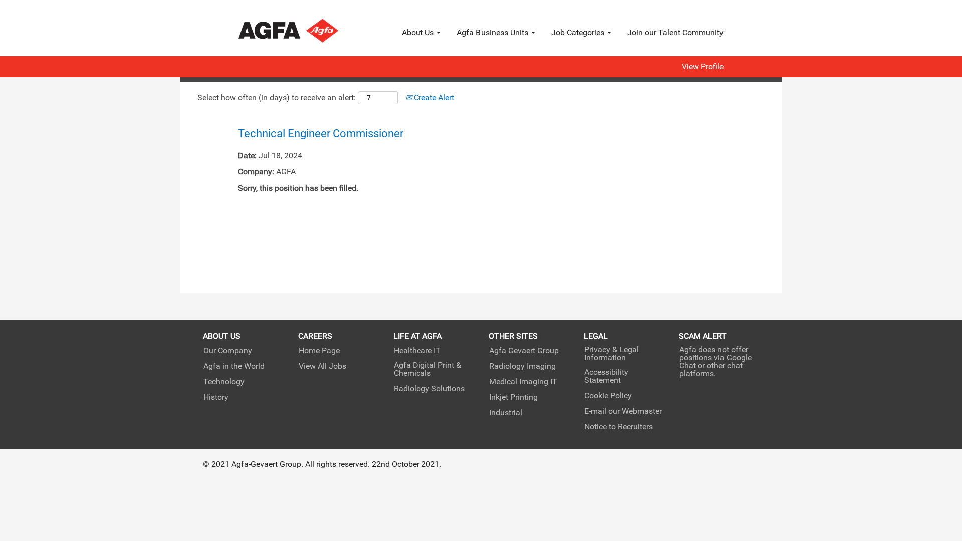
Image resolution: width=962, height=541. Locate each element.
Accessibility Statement (606, 376)
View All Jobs (322, 366)
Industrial (505, 412)
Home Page (319, 350)
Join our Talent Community (675, 32)
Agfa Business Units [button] (493, 32)
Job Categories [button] (578, 32)
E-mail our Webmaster (623, 411)
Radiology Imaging (522, 366)
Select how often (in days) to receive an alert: (276, 97)
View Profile (703, 66)
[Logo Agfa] (302, 30)
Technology (224, 381)
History (215, 397)
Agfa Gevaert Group (524, 350)
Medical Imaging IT (523, 381)
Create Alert (433, 97)
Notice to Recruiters (618, 426)
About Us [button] (419, 32)
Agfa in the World (234, 366)
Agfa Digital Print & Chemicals (427, 369)
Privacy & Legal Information (611, 353)
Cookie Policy (608, 395)
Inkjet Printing (513, 397)
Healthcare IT (417, 350)
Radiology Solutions (429, 388)
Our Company (227, 350)
